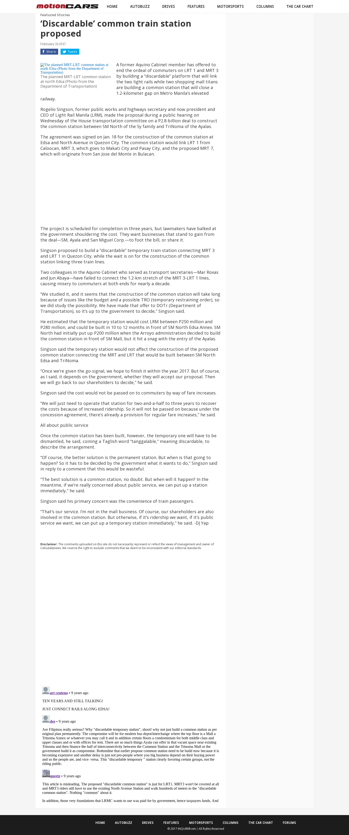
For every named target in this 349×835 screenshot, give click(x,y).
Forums (289, 823)
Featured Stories (55, 15)
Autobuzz (140, 6)
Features (196, 6)
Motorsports (230, 6)
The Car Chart (299, 6)
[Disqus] (130, 618)
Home (112, 6)
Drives (168, 6)
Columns (265, 6)
